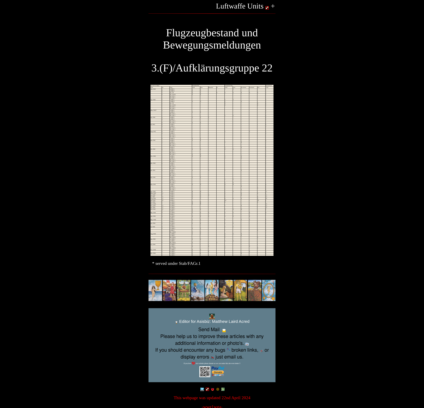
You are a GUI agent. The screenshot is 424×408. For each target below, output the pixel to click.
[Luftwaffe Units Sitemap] (201, 389)
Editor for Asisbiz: (214, 321)
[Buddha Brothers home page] (217, 389)
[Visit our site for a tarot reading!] (212, 290)
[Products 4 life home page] (222, 389)
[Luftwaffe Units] (206, 389)
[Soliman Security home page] (212, 389)
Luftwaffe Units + (245, 6)
